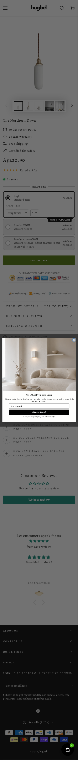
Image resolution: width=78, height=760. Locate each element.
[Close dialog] (73, 339)
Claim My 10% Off (39, 412)
